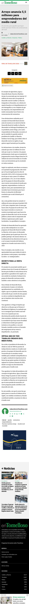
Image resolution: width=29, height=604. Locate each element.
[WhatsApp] (19, 73)
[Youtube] (12, 415)
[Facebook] (9, 73)
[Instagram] (14, 413)
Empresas (14, 37)
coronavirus (16, 420)
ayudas (10, 420)
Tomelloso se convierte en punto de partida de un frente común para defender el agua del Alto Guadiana (21, 487)
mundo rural (21, 424)
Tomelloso (17, 481)
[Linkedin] (16, 413)
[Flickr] (12, 413)
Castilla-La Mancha (7, 37)
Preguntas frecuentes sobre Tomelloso (12, 543)
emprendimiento (7, 422)
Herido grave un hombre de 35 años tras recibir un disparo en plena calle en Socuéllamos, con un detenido (8, 487)
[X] (12, 73)
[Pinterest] (16, 73)
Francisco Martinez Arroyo (9, 424)
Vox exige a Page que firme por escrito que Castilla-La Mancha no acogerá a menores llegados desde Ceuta (8, 508)
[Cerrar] (27, 595)
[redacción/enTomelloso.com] (5, 412)
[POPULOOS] (14, 83)
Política (20, 37)
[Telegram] (21, 413)
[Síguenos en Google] (7, 88)
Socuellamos (4, 481)
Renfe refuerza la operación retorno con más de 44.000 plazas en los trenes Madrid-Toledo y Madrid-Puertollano (21, 509)
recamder (4, 426)
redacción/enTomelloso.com (18, 34)
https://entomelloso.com (15, 411)
